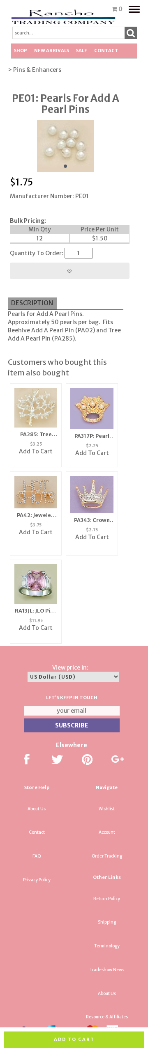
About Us (37, 809)
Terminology (107, 946)
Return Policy (106, 898)
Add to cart (74, 1039)
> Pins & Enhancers (34, 69)
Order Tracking (107, 856)
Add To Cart (36, 451)
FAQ (36, 856)
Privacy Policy (37, 880)
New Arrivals (51, 50)
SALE (81, 50)
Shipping (107, 922)
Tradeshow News (107, 969)
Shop (20, 50)
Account (107, 832)
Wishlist (107, 809)
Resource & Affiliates (107, 1017)
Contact (106, 50)
